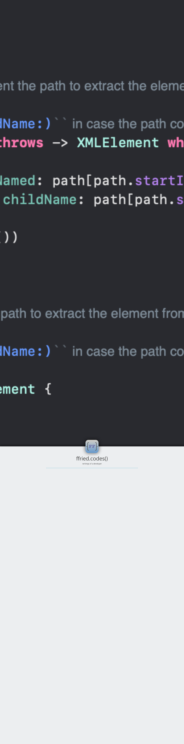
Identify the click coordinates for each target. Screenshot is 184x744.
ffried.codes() (92, 458)
